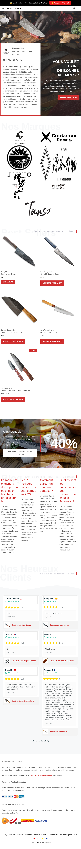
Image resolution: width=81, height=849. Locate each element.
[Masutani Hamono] (58, 163)
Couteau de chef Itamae (59, 625)
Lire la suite (8, 282)
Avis (75, 835)
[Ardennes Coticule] (19, 137)
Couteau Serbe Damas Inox (23, 701)
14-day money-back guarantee (40, 775)
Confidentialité (53, 835)
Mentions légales (66, 835)
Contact (12, 835)
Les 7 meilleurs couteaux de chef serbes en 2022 (29, 487)
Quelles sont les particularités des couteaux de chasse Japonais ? (67, 490)
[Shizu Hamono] (58, 186)
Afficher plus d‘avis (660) (40, 741)
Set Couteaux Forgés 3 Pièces (24, 661)
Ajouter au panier (52, 283)
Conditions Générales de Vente (36, 835)
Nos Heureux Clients (29, 573)
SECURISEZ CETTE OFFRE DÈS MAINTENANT (20, 453)
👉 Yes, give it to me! (60, 3)
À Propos (20, 835)
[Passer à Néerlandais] (46, 838)
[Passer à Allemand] (42, 838)
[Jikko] (19, 163)
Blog (11, 478)
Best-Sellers (28, 232)
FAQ (5, 835)
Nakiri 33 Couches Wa (59, 732)
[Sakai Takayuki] (19, 186)
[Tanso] (38, 208)
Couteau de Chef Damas (21, 625)
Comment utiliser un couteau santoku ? (46, 485)
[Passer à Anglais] (34, 838)
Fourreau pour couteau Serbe (62, 661)
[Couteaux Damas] (11, 8)
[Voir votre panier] (74, 8)
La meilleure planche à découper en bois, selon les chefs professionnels (9, 490)
